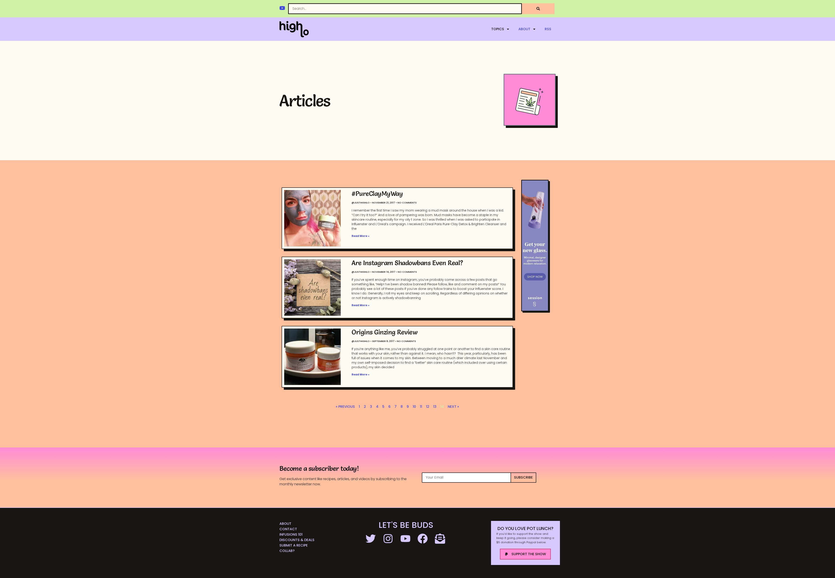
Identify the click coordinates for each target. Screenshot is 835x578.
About (524, 28)
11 (421, 406)
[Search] (538, 8)
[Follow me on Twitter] (371, 538)
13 (434, 406)
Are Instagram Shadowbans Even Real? (407, 263)
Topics (497, 28)
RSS (548, 28)
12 (427, 406)
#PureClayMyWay (377, 194)
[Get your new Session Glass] (535, 245)
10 (414, 406)
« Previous (345, 406)
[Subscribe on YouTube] (406, 538)
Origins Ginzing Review (384, 332)
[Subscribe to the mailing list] (441, 538)
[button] (525, 554)
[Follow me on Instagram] (389, 538)
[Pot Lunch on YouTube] (282, 8)
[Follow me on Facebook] (423, 538)
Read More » (360, 236)
